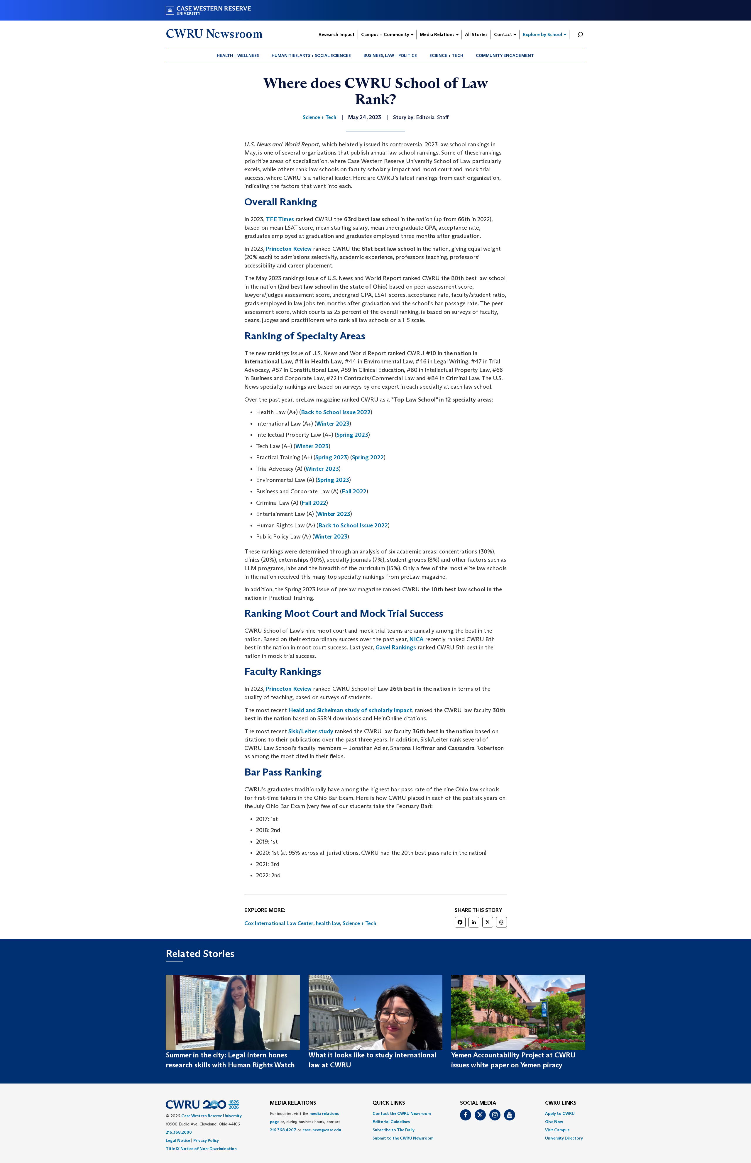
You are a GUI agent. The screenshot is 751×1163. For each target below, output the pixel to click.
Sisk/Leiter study (310, 731)
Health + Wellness (238, 55)
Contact (503, 34)
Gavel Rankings (396, 647)
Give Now (554, 1121)
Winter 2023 (332, 423)
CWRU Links (560, 1103)
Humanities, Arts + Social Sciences (311, 55)
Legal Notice (178, 1140)
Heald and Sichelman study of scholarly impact (350, 710)
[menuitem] (238, 55)
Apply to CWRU (560, 1113)
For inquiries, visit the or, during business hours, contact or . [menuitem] (306, 1121)
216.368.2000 (179, 1132)
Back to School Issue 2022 (336, 412)
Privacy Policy (206, 1140)
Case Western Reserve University (211, 1115)
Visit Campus (557, 1129)
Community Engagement (505, 55)
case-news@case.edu (321, 1129)
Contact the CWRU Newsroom (402, 1113)
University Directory (564, 1138)
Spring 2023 (352, 434)
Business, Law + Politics (390, 55)
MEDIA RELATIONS (293, 1103)
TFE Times (280, 219)
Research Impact (337, 34)
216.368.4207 (283, 1129)
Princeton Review (289, 248)
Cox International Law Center (278, 923)
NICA (416, 639)
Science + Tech (446, 55)
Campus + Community (385, 34)
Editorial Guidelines (391, 1121)
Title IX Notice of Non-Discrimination (201, 1148)
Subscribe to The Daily (394, 1129)
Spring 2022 (368, 457)
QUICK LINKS (389, 1103)
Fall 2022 (354, 491)
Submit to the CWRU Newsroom (403, 1138)
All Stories (476, 34)
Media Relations (438, 34)
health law (328, 923)
